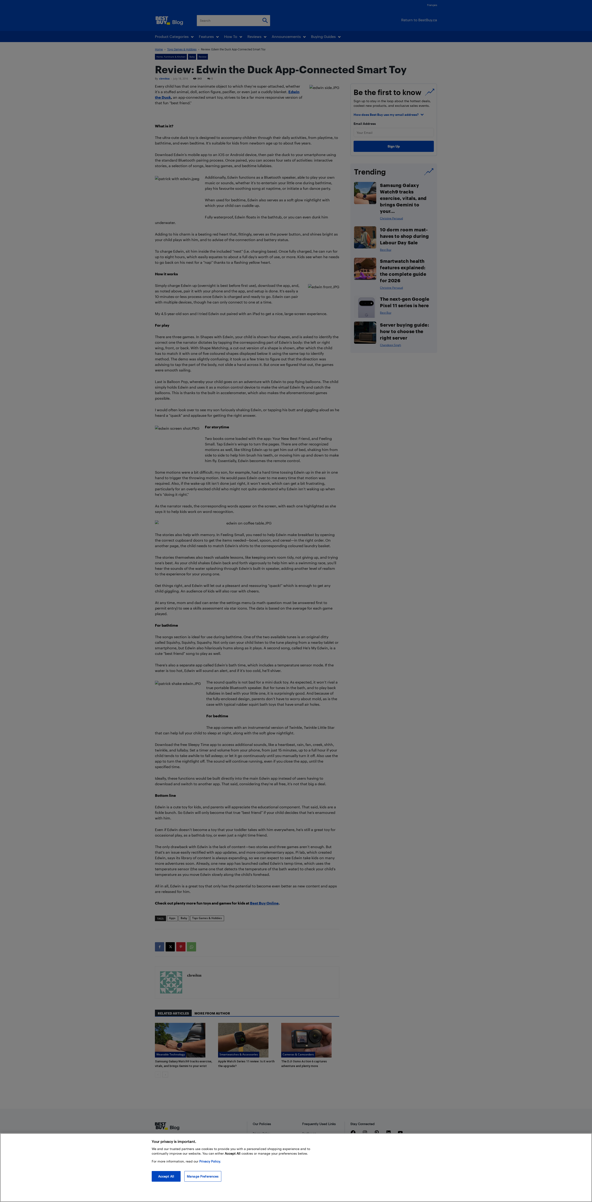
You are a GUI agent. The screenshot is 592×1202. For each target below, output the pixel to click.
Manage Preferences (203, 1176)
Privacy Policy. (210, 1161)
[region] (296, 1167)
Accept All (166, 1176)
